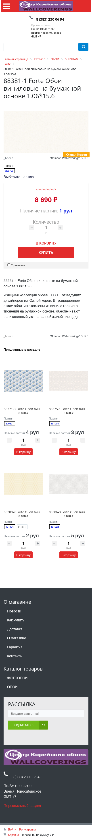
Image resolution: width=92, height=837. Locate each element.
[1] (38, 189)
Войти (12, 829)
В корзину (46, 242)
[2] (42, 189)
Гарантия (15, 646)
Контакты (15, 655)
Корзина (13, 835)
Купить (46, 252)
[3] (46, 189)
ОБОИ (12, 686)
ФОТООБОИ (17, 677)
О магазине (16, 637)
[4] (50, 189)
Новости (14, 611)
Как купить (15, 620)
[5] (54, 189)
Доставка (15, 629)
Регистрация (27, 829)
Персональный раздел (22, 805)
